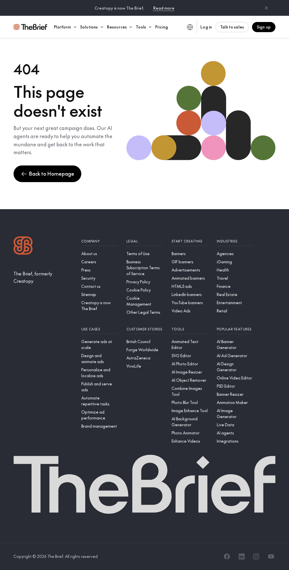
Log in (206, 27)
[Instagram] (256, 556)
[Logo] (23, 246)
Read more (163, 8)
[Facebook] (226, 556)
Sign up (264, 27)
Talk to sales (232, 27)
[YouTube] (270, 556)
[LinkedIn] (241, 556)
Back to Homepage (51, 173)
